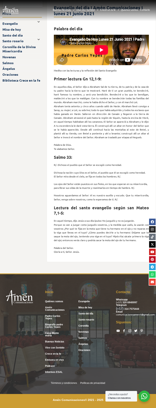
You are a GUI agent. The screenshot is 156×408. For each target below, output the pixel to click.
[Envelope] (152, 282)
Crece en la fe (108, 10)
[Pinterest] (152, 259)
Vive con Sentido (85, 10)
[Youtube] (152, 252)
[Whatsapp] (152, 274)
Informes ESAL (54, 372)
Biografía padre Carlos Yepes (54, 325)
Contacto (145, 10)
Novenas (83, 331)
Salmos (82, 338)
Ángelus (83, 344)
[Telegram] (152, 267)
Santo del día (85, 313)
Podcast (50, 366)
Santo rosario (86, 319)
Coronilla (83, 325)
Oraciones (84, 350)
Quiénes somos (129, 10)
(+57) (119, 302)
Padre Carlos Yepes (52, 317)
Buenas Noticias (62, 10)
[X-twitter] (152, 244)
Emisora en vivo (54, 359)
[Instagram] (152, 229)
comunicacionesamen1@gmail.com (135, 314)
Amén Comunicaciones (55, 308)
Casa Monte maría (52, 334)
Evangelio (84, 301)
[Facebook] (152, 222)
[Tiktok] (152, 237)
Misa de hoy (85, 307)
